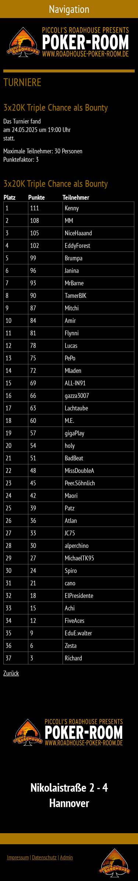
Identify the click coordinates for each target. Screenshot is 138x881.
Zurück (11, 673)
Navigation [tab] (69, 9)
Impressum (18, 857)
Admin (66, 857)
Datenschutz (44, 857)
